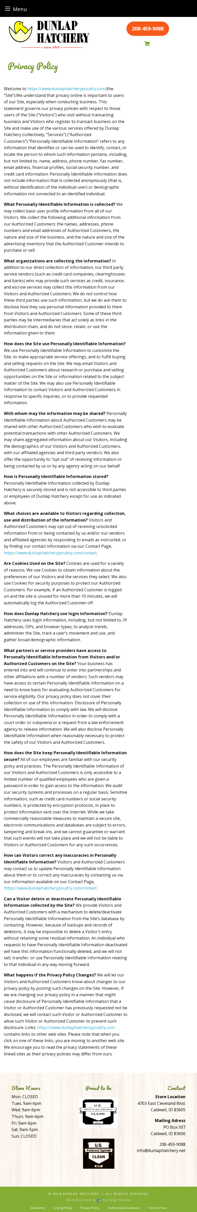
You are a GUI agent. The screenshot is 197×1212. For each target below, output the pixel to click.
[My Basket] (147, 44)
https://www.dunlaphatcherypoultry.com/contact (50, 553)
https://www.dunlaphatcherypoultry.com (66, 88)
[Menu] (7, 8)
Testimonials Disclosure (123, 1208)
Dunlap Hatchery (81, 1194)
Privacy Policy (89, 1208)
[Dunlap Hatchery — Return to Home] (49, 34)
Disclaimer (38, 1208)
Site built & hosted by (98, 1200)
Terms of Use (157, 1208)
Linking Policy (62, 1208)
